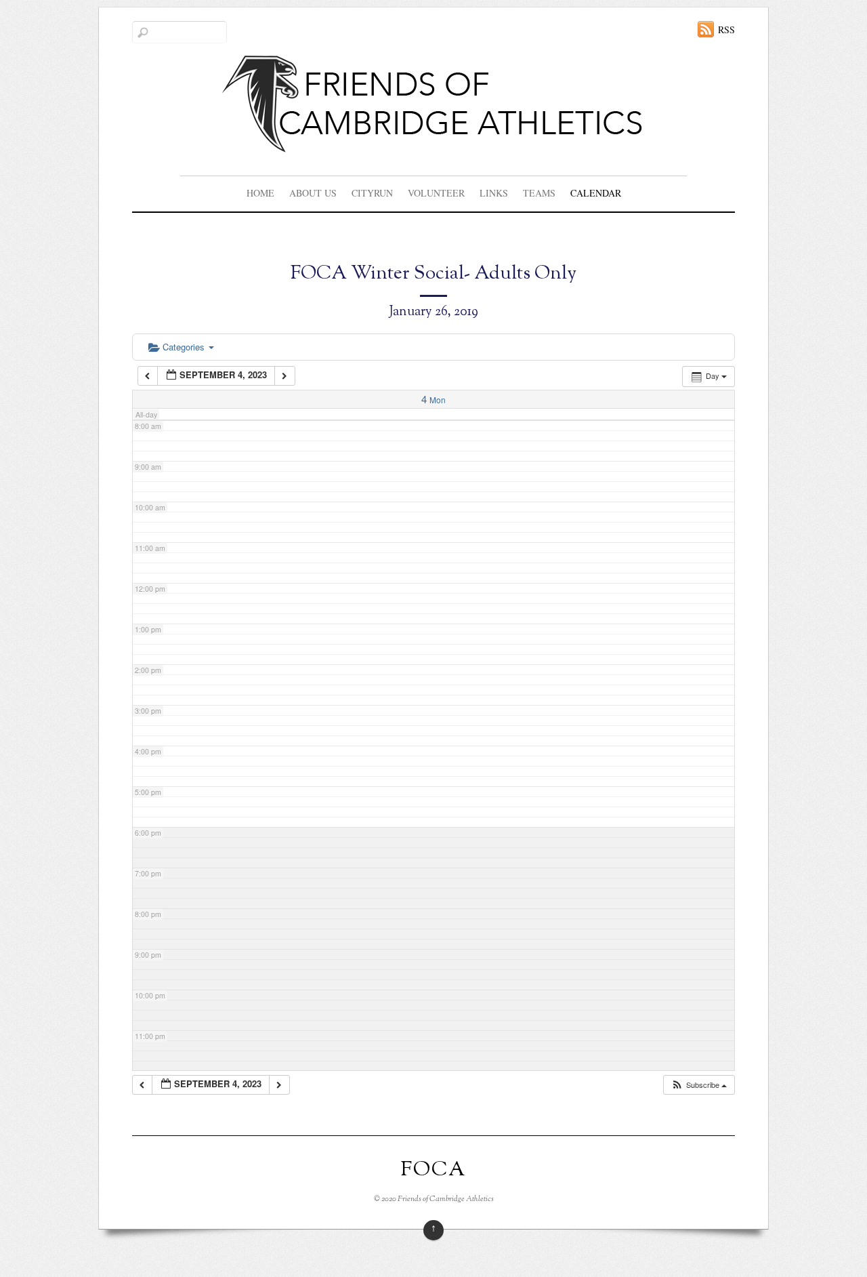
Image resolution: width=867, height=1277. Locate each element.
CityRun (372, 192)
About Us (313, 192)
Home (260, 192)
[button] (699, 1085)
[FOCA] (434, 142)
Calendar (595, 192)
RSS (726, 29)
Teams (539, 192)
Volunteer (436, 192)
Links (494, 192)
